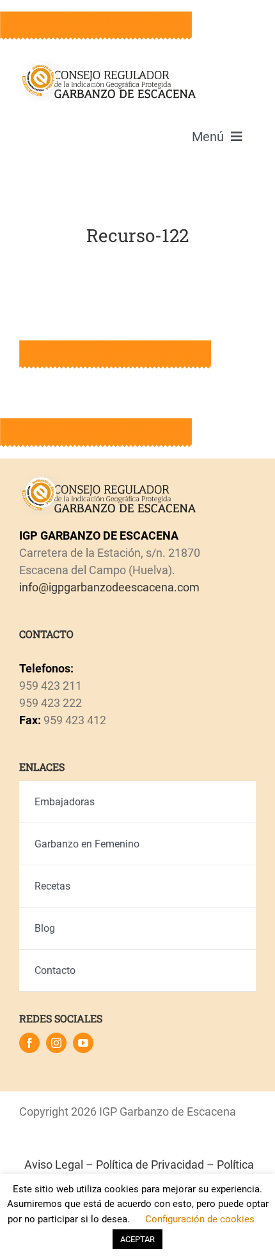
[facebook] (29, 1043)
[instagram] (56, 1043)
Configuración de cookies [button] (200, 1219)
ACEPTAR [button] (137, 1239)
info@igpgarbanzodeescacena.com (109, 587)
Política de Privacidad (150, 1164)
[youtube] (83, 1043)
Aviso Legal (53, 1164)
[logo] (107, 63)
